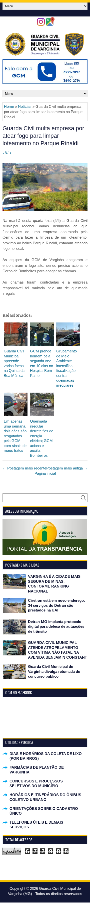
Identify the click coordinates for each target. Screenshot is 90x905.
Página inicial (45, 473)
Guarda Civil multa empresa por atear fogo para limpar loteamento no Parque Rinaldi (43, 136)
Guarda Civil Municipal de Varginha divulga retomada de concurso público (54, 671)
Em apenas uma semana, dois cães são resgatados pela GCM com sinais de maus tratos (15, 435)
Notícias (25, 106)
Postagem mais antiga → (67, 468)
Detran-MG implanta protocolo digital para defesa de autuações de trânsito (56, 626)
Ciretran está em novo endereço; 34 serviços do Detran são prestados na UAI (56, 605)
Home (9, 106)
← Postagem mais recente (24, 468)
